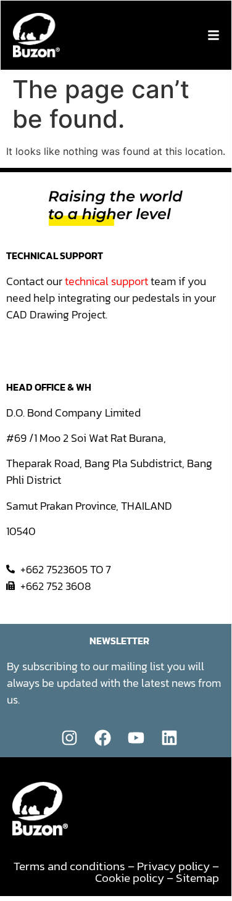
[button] (213, 35)
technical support (106, 281)
